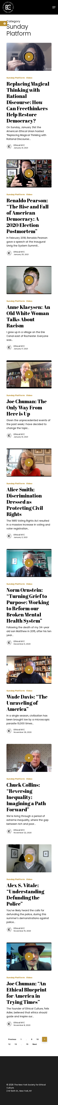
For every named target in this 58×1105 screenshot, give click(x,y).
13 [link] (16, 1044)
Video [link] (29, 78)
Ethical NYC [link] (19, 145)
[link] (3, 23)
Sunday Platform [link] (15, 78)
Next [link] (35, 1044)
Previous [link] (12, 1039)
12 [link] (9, 1044)
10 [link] (37, 1039)
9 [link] (31, 1039)
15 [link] (27, 1044)
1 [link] (21, 1039)
